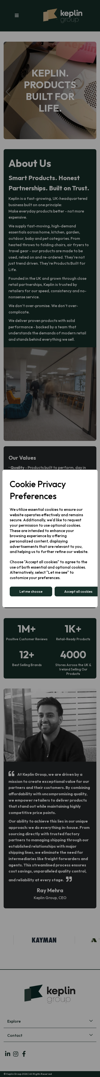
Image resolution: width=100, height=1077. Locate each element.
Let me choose (30, 591)
